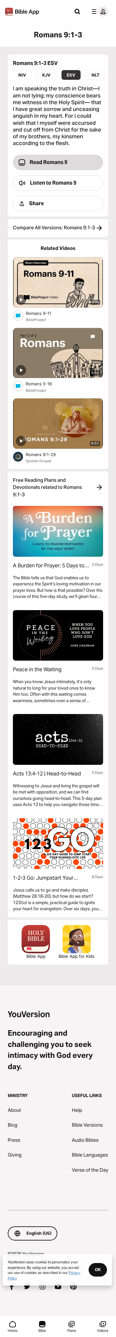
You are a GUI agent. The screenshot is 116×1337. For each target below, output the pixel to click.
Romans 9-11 (44, 313)
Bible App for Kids (76, 956)
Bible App (35, 956)
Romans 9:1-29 (46, 454)
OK (98, 1269)
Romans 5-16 (44, 383)
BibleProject (36, 319)
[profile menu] (98, 11)
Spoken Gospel (38, 461)
